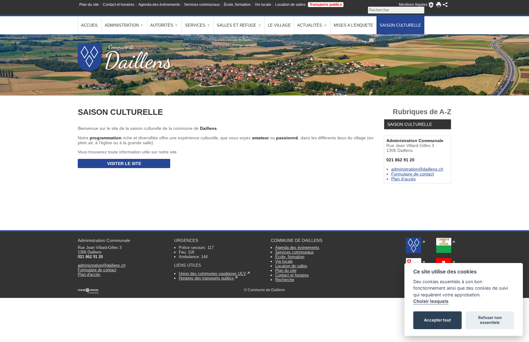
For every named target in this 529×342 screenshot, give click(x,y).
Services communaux (202, 4)
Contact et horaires (118, 4)
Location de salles (290, 4)
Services (195, 25)
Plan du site (89, 4)
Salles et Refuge (236, 25)
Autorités (161, 25)
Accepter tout (437, 320)
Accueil (89, 25)
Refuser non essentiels (490, 320)
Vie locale (263, 4)
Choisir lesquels (430, 301)
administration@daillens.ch (417, 169)
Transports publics (326, 4)
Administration (122, 25)
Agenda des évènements (159, 4)
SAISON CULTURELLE (400, 25)
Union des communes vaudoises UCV (212, 273)
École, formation (237, 4)
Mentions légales (413, 4)
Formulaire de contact (412, 173)
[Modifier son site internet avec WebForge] (88, 291)
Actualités (309, 25)
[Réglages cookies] (431, 5)
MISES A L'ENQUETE (353, 25)
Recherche (284, 279)
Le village (279, 25)
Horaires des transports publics (206, 278)
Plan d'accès (403, 178)
